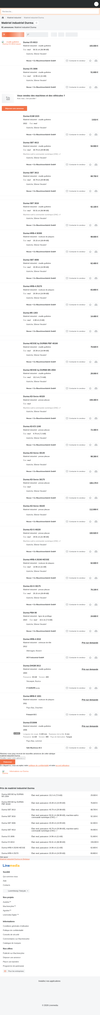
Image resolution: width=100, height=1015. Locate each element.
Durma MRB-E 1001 (32, 696)
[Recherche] (96, 11)
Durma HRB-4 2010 (32, 639)
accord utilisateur (62, 765)
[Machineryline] (2, 17)
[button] (96, 4)
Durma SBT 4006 (31, 260)
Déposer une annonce (14, 108)
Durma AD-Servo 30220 (34, 506)
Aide (4, 881)
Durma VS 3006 (30, 69)
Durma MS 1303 (30, 313)
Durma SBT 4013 (31, 143)
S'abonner (7, 762)
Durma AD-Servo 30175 (34, 479)
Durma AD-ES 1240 (32, 426)
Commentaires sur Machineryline (16, 939)
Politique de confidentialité (13, 930)
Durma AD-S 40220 (32, 530)
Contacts (6, 885)
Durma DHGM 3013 (32, 666)
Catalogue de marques (12, 943)
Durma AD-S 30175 (32, 586)
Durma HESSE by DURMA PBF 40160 (40, 343)
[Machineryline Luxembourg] (17, 4)
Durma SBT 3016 (31, 203)
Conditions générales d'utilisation (16, 926)
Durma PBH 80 (30, 613)
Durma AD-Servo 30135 (34, 453)
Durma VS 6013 (30, 42)
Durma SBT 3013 (31, 173)
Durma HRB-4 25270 (32, 286)
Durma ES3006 (30, 723)
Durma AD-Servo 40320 (34, 396)
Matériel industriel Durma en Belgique (15, 859)
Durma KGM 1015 (31, 116)
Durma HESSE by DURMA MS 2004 (39, 370)
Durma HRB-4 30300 (32, 233)
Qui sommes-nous (10, 876)
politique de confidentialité (39, 765)
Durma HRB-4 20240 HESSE (36, 560)
